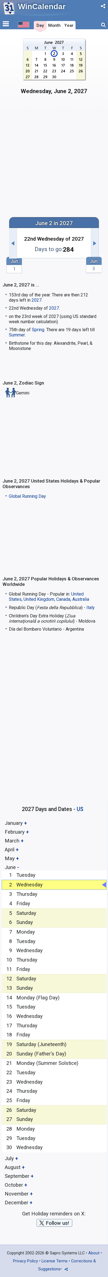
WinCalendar (42, 6)
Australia (80, 599)
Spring (38, 329)
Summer (17, 335)
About (93, 1253)
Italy (90, 607)
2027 (37, 300)
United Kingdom (39, 599)
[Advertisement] (54, 155)
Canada (63, 599)
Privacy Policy (25, 1261)
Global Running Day (27, 496)
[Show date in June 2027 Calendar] (54, 68)
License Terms (55, 1261)
